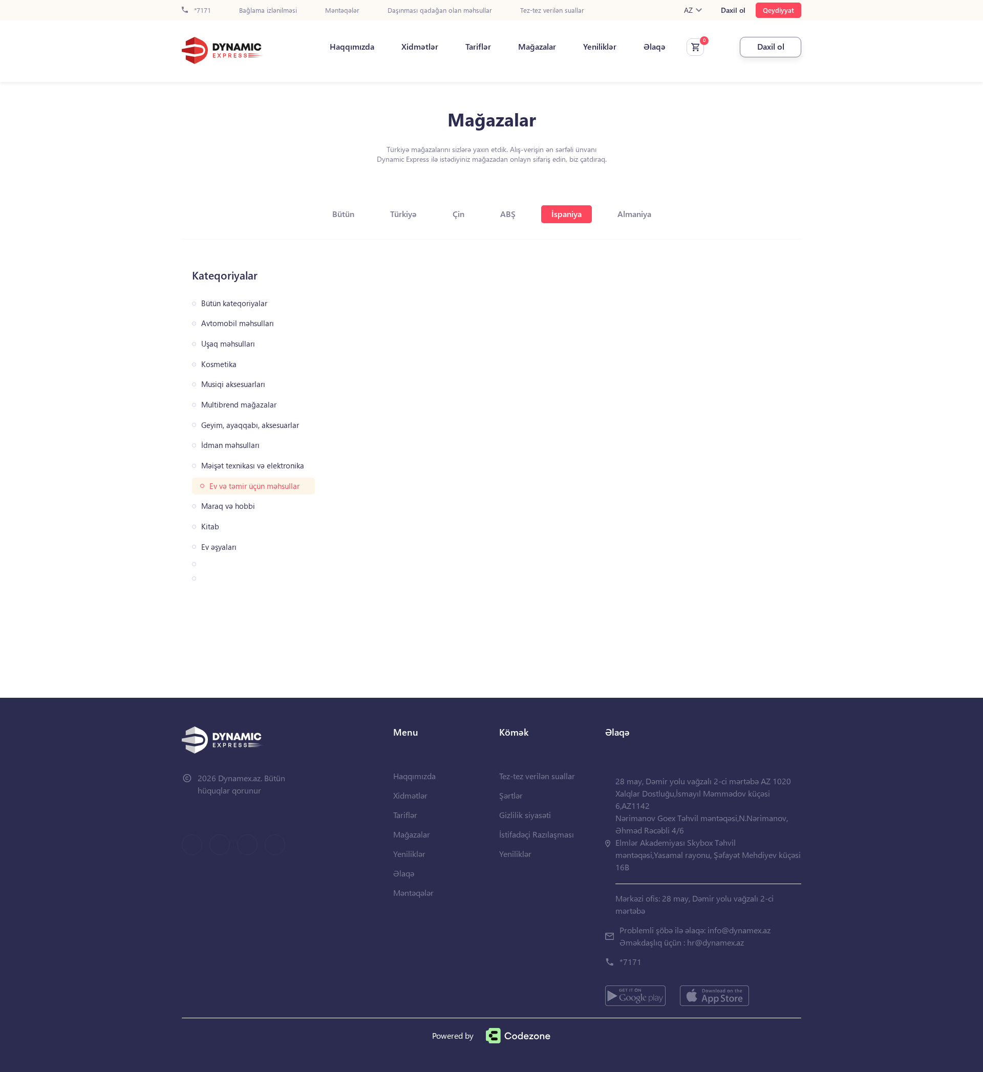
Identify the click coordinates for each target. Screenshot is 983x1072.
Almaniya (634, 213)
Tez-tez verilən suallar (552, 10)
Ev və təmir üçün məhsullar (254, 486)
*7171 (201, 10)
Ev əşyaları (219, 547)
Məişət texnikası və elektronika (252, 465)
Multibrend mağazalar (238, 405)
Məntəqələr (342, 10)
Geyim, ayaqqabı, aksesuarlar (250, 425)
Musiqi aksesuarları (233, 384)
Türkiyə (403, 213)
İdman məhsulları (230, 445)
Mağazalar (537, 46)
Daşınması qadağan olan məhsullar (440, 10)
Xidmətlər (419, 46)
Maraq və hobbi (228, 506)
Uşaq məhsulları (228, 344)
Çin (458, 213)
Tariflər (478, 46)
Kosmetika (219, 364)
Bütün (343, 213)
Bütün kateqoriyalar (234, 303)
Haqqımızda (352, 46)
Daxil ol (733, 10)
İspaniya (566, 213)
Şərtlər (511, 795)
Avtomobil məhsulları (237, 323)
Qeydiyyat (778, 10)
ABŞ (508, 213)
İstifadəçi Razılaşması (536, 834)
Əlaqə (655, 46)
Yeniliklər (599, 46)
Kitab (210, 526)
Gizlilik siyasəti (525, 814)
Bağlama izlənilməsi (268, 10)
